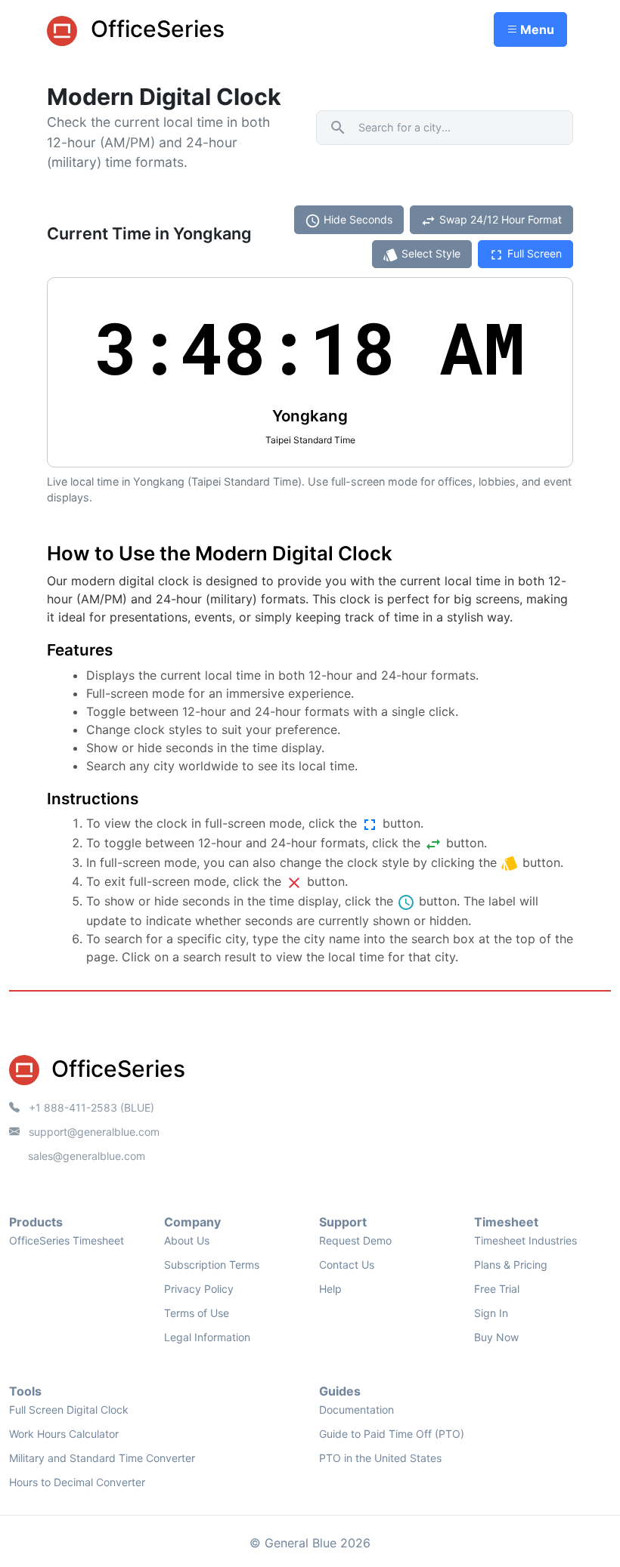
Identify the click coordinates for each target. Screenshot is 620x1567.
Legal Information (207, 1337)
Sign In (491, 1312)
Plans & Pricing (510, 1264)
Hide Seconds (348, 221)
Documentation (356, 1409)
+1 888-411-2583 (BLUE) (90, 1107)
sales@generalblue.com (86, 1155)
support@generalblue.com (93, 1131)
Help (330, 1288)
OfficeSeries (155, 28)
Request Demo (355, 1240)
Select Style (421, 255)
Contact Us (346, 1264)
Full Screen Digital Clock (69, 1409)
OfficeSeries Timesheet (66, 1240)
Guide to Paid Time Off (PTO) (391, 1433)
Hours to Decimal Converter (77, 1482)
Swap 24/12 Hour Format (491, 221)
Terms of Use (196, 1312)
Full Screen (525, 255)
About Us (186, 1240)
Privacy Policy (199, 1288)
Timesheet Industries (525, 1240)
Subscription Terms (211, 1264)
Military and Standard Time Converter (102, 1457)
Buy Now (496, 1337)
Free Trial (496, 1288)
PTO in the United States (380, 1457)
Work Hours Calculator (64, 1433)
